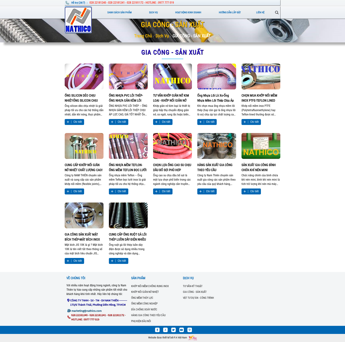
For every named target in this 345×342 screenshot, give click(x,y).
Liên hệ (260, 12)
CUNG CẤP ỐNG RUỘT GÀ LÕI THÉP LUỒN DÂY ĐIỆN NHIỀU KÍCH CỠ (128, 236)
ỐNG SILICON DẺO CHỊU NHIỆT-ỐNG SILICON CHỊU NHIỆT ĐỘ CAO (81, 98)
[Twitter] (173, 330)
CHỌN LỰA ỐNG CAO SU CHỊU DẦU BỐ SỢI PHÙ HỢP (172, 167)
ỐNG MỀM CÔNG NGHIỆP (144, 303)
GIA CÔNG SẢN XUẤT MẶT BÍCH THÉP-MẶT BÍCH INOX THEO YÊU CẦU (82, 236)
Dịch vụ (153, 12)
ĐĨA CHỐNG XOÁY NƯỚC (144, 309)
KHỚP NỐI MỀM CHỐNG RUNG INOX (150, 286)
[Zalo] (165, 330)
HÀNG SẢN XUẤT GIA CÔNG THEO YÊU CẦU (215, 167)
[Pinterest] (189, 330)
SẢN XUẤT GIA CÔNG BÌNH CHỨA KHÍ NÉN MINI (259, 167)
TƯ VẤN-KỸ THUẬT (193, 286)
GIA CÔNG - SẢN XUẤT (191, 35)
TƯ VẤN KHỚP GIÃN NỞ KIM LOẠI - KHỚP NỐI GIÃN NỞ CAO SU (171, 98)
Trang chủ (143, 35)
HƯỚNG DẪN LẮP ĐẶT (230, 12)
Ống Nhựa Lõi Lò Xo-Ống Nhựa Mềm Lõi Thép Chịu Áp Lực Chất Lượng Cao (215, 98)
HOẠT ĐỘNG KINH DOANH (188, 12)
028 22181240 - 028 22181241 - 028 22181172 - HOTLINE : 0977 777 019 (131, 2)
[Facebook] (157, 330)
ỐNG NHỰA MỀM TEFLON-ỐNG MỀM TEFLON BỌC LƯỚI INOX (128, 167)
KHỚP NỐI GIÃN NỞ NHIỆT (145, 292)
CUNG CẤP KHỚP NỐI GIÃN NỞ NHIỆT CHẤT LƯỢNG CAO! (83, 167)
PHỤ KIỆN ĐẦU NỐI (141, 321)
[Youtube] (181, 330)
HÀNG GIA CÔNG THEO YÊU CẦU (148, 315)
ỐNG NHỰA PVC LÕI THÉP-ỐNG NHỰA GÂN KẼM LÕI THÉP (126, 98)
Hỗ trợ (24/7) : (80, 2)
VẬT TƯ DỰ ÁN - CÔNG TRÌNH (198, 297)
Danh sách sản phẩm (119, 12)
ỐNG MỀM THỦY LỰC (142, 297)
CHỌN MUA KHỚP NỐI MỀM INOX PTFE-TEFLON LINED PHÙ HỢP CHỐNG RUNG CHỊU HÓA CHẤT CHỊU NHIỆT (260, 98)
